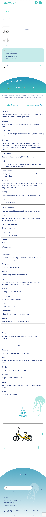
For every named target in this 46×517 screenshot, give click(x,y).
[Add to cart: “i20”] (40, 447)
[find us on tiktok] (14, 512)
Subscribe (37, 488)
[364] (42, 67)
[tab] (12, 105)
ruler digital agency (29, 515)
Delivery (18, 510)
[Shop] (36, 2)
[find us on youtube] (11, 512)
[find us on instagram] (8, 512)
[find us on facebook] (4, 512)
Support (10, 510)
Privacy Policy (22, 491)
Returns (26, 510)
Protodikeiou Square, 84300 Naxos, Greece (14, 500)
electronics (12, 105)
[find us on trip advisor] (17, 512)
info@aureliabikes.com (9, 502)
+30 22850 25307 (13, 504)
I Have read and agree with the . (15, 491)
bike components (33, 105)
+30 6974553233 (13, 505)
